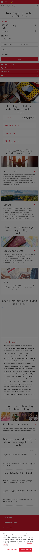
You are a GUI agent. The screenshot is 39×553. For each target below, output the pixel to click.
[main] (19, 542)
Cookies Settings (12, 549)
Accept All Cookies (25, 549)
